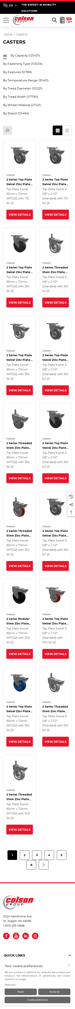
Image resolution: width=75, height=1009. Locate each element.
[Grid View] (57, 130)
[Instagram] (35, 936)
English (10, 5)
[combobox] (10, 5)
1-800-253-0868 (14, 925)
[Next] (43, 865)
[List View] (67, 130)
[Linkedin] (25, 936)
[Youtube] (16, 936)
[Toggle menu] (6, 20)
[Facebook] (6, 936)
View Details (20, 214)
